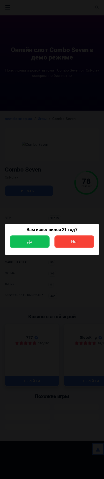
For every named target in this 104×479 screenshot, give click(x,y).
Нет (74, 241)
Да (29, 241)
